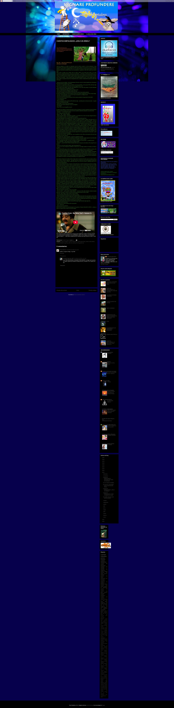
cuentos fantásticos (103, 561)
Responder (62, 253)
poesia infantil (104, 571)
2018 (103, 463)
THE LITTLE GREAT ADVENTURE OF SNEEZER (111, 411)
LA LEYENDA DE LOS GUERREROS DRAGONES (111, 329)
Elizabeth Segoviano (67, 258)
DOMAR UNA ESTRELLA (111, 334)
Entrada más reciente (62, 290)
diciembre (105, 474)
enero (104, 517)
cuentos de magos (104, 625)
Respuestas (63, 255)
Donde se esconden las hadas (109, 371)
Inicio (77, 290)
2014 (103, 468)
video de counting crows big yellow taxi (76, 242)
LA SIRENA (109, 444)
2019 (103, 461)
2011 (103, 519)
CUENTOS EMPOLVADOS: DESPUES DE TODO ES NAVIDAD (108, 479)
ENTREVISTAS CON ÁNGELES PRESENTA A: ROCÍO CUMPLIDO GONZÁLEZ (111, 316)
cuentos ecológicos (64, 241)
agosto (105, 504)
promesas (102, 693)
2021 (103, 457)
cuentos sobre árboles (90, 241)
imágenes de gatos (104, 661)
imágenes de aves (104, 652)
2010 (103, 521)
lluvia (106, 680)
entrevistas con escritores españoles (104, 579)
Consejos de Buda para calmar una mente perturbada (111, 392)
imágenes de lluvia (104, 665)
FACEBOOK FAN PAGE (107, 420)
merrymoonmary (90, 705)
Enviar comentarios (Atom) (79, 294)
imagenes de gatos (104, 647)
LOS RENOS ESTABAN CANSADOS (111, 296)
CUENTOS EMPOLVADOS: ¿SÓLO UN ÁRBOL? (108, 490)
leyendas (102, 674)
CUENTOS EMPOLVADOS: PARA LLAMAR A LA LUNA (108, 494)
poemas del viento (104, 689)
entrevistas (103, 565)
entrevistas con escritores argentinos (104, 642)
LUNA (107, 321)
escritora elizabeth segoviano (62, 242)
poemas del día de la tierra (104, 613)
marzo (104, 513)
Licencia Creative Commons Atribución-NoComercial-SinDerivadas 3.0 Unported (108, 69)
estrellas (105, 643)
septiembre (105, 502)
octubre (105, 500)
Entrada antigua (92, 290)
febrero (105, 515)
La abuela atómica (106, 361)
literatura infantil (104, 584)
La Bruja (109, 381)
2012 (103, 472)
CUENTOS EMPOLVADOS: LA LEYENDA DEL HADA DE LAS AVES (111, 290)
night (106, 681)
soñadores (102, 694)
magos (102, 681)
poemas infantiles (103, 558)
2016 (103, 465)
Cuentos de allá (105, 380)
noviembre (105, 475)
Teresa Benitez (63, 249)
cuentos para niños (81, 241)
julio (104, 506)
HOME (58, 34)
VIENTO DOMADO (110, 308)
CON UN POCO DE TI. (107, 399)
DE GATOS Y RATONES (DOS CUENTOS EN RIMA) (111, 283)
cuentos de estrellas (104, 567)
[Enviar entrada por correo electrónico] (76, 240)
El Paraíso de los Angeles (108, 390)
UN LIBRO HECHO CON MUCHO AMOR (108, 497)
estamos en (108, 132)
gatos (106, 601)
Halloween (109, 353)
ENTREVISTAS (66, 34)
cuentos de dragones (104, 570)
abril (104, 511)
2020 (103, 459)
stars (106, 694)
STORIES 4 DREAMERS (107, 409)
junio (104, 507)
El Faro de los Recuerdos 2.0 (108, 424)
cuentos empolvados (73, 241)
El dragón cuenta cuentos (108, 443)
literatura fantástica (104, 676)
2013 (103, 470)
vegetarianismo (103, 695)
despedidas (103, 638)
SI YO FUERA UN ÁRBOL (108, 482)
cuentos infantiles (104, 555)
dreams (106, 638)
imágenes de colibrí (104, 653)
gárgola (102, 644)
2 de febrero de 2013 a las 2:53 (72, 249)
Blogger (103, 705)
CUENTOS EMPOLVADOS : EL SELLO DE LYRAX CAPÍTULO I (110, 342)
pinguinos (102, 682)
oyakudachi (103, 609)
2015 (103, 466)
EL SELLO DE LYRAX (91, 34)
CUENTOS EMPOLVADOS (78, 34)
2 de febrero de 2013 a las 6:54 (80, 258)
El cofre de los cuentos (107, 352)
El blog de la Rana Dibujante (108, 434)
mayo (104, 509)
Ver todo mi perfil (104, 264)
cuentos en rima (104, 599)
